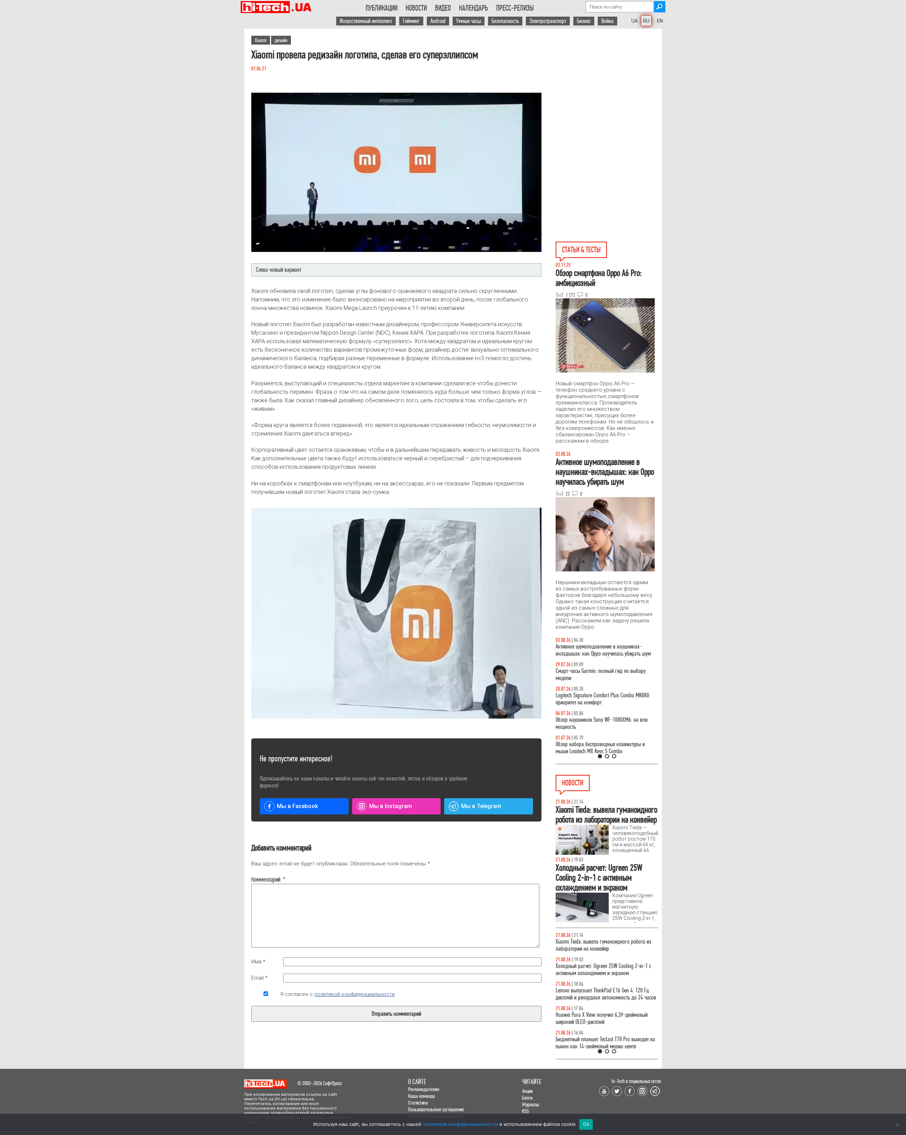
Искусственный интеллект (366, 21)
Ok (586, 1124)
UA (634, 21)
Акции (527, 1091)
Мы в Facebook (297, 806)
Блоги (527, 1097)
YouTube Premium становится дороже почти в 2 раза (604, 1025)
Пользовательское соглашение (436, 1109)
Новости (416, 8)
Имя (258, 961)
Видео (443, 8)
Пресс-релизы (515, 8)
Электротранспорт (547, 21)
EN (660, 21)
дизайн (281, 40)
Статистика (418, 1102)
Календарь (473, 8)
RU (646, 21)
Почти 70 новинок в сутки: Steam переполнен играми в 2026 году (602, 976)
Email (259, 978)
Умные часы (468, 21)
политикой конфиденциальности (354, 994)
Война (607, 21)
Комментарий (265, 879)
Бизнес (584, 21)
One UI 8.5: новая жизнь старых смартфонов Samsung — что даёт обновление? (601, 650)
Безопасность (505, 21)
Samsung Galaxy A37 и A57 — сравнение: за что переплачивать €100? (605, 723)
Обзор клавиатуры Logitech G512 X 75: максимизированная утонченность (595, 674)
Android (438, 21)
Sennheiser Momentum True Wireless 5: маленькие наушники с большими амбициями (606, 1001)
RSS (525, 1111)
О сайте (417, 1082)
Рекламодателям (423, 1089)
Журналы (530, 1104)
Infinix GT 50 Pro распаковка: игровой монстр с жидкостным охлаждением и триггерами (604, 699)
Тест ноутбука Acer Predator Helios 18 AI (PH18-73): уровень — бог (604, 748)
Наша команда (421, 1096)
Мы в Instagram (390, 806)
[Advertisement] (609, 92)
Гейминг (411, 21)
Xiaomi (260, 40)
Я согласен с (337, 994)
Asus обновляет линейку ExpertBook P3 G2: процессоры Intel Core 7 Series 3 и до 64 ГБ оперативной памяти (600, 949)
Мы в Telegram (481, 806)
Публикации (381, 8)
